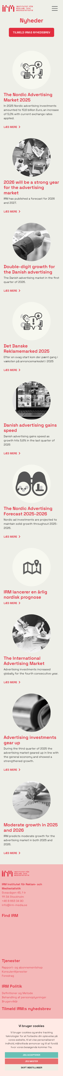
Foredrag (8, 975)
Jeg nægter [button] (31, 1061)
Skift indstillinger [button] (31, 1067)
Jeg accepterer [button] (31, 1055)
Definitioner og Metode (17, 993)
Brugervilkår (10, 1001)
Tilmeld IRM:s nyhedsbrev (31, 32)
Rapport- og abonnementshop (22, 967)
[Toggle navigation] (55, 8)
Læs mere (10, 127)
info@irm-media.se (14, 905)
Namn (4, 1016)
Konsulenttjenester (14, 971)
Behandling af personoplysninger (24, 997)
